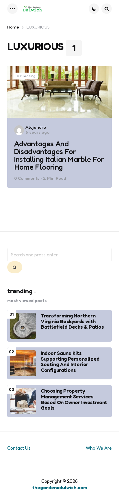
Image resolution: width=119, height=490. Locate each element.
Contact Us (19, 448)
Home (13, 27)
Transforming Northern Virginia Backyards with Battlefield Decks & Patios (72, 321)
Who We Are (99, 448)
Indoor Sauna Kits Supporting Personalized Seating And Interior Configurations (70, 361)
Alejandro (35, 127)
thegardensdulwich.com (59, 487)
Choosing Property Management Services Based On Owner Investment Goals (74, 399)
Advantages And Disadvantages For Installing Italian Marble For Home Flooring (59, 155)
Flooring (27, 76)
